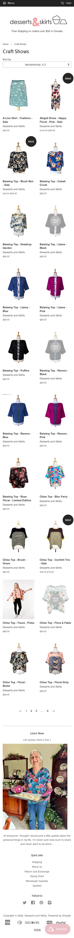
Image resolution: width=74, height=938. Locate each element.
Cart (68, 3)
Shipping (37, 862)
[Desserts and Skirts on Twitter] (25, 903)
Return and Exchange (37, 871)
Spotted (37, 885)
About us (37, 866)
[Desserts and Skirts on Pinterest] (41, 903)
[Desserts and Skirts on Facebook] (33, 903)
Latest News (37, 733)
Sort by (7, 59)
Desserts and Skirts (36, 915)
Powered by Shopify (59, 915)
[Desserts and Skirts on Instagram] (50, 903)
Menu (11, 3)
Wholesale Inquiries (37, 881)
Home (6, 43)
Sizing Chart (37, 876)
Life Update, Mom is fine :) (37, 739)
